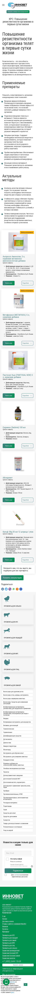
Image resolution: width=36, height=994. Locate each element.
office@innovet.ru (8, 971)
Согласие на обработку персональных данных (19, 910)
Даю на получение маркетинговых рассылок (19, 876)
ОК (25, 984)
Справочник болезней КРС (10, 953)
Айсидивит (8, 478)
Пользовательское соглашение (11, 907)
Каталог (4, 919)
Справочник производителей (10, 950)
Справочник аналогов (8, 958)
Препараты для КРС (8, 935)
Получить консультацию (12, 578)
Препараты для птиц (8, 945)
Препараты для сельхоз (9, 948)
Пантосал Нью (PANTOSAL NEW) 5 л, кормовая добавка (18, 376)
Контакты (5, 929)
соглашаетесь (11, 982)
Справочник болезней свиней (11, 956)
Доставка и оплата (8, 921)
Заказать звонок (18, 965)
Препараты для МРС (8, 943)
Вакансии (5, 926)
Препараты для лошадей (10, 938)
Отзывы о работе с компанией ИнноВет (14, 924)
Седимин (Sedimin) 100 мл (14, 427)
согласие (17, 875)
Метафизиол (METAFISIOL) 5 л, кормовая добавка (16, 316)
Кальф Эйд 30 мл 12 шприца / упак (18, 532)
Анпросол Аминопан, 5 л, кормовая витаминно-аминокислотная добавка (14, 259)
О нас (4, 916)
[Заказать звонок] (6, 982)
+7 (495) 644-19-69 (11, 961)
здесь (12, 992)
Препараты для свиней (9, 940)
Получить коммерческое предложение (18, 11)
